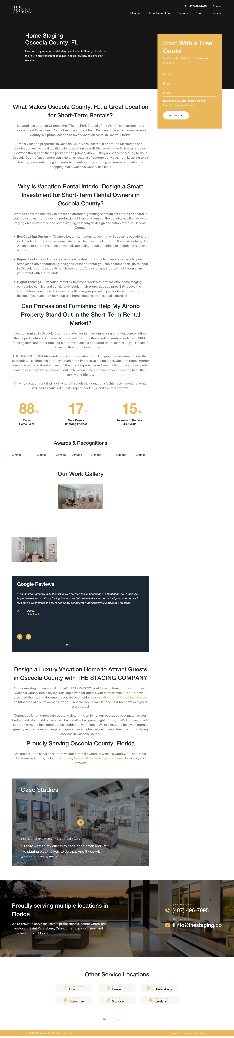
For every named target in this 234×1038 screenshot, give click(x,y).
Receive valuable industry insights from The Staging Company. (184, 103)
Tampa (78, 758)
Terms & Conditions (195, 1032)
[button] (81, 822)
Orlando (66, 758)
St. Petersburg (95, 758)
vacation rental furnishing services (122, 697)
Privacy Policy (175, 1032)
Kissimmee (115, 758)
